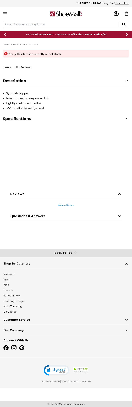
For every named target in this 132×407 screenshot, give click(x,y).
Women (8, 274)
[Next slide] (127, 34)
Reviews (17, 194)
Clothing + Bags (13, 301)
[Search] (124, 24)
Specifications (17, 118)
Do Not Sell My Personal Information (66, 404)
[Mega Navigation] (5, 13)
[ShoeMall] (66, 13)
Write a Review (66, 205)
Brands (8, 290)
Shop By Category (16, 263)
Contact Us (85, 381)
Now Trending (12, 306)
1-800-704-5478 (69, 381)
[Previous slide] (5, 34)
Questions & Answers (27, 216)
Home (6, 44)
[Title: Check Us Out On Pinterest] (21, 347)
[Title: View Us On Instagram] (13, 347)
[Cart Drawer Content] (126, 13)
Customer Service (16, 319)
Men (6, 279)
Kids (6, 284)
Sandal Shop (11, 295)
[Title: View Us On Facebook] (6, 347)
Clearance (10, 311)
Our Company (13, 330)
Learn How (122, 3)
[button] (56, 370)
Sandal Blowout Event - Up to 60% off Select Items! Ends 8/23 (66, 34)
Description (14, 80)
